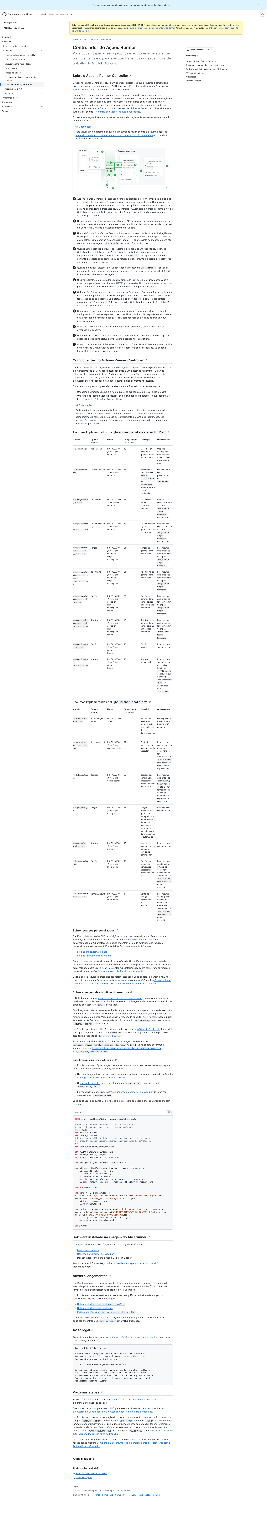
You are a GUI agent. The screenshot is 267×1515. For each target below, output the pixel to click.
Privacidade (107, 1495)
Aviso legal (81, 1330)
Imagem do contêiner (106, 1312)
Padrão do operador (83, 89)
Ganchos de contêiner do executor (95, 1253)
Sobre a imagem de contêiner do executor (101, 992)
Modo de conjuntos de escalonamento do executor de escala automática (114, 135)
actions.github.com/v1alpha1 (92, 951)
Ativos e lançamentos (90, 1276)
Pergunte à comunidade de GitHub (91, 1473)
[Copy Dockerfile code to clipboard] (169, 1112)
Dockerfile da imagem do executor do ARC (135, 1263)
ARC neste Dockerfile (148, 1029)
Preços (126, 1495)
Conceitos (93, 39)
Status (118, 1495)
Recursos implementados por (119, 432)
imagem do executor (86, 1244)
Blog (158, 1495)
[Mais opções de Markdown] (212, 50)
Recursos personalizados (141, 939)
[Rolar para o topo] (261, 1509)
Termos (96, 1495)
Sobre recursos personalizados (94, 930)
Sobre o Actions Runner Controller (100, 76)
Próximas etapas (86, 1392)
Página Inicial (12, 23)
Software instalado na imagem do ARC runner (110, 1237)
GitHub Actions (14, 28)
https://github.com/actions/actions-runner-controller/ (130, 1337)
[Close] (259, 4)
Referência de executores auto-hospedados (117, 111)
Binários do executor (88, 1250)
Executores (106, 39)
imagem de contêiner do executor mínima (120, 998)
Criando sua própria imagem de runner (93, 1060)
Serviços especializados (143, 1495)
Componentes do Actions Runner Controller (108, 360)
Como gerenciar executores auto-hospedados (101, 1077)
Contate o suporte (84, 1477)
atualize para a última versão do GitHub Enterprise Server (148, 28)
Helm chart (101, 1304)
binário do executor (90, 1083)
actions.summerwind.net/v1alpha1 (94, 955)
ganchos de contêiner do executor (135, 1092)
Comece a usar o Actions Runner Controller (121, 971)
